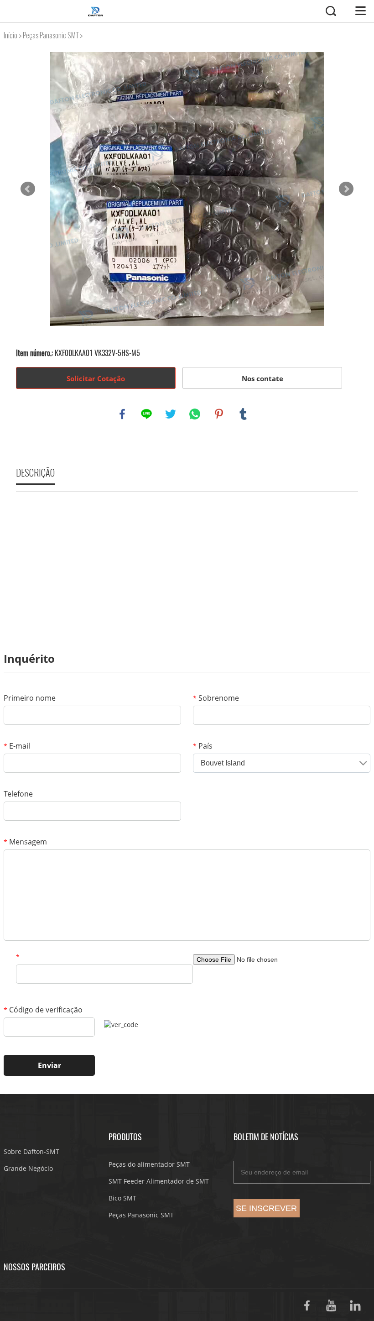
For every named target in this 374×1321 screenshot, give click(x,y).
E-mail (17, 746)
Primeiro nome (30, 698)
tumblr (243, 414)
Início (10, 35)
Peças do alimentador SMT (149, 1164)
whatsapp (195, 414)
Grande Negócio (28, 1168)
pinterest (219, 414)
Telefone (18, 794)
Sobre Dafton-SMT (31, 1151)
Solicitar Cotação (96, 378)
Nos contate (262, 378)
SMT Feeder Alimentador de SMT (159, 1181)
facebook (122, 414)
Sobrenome (216, 698)
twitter (170, 414)
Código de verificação (43, 1010)
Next (346, 189)
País (203, 746)
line (146, 414)
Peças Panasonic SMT (50, 35)
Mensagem (25, 842)
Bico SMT (122, 1198)
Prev (28, 189)
